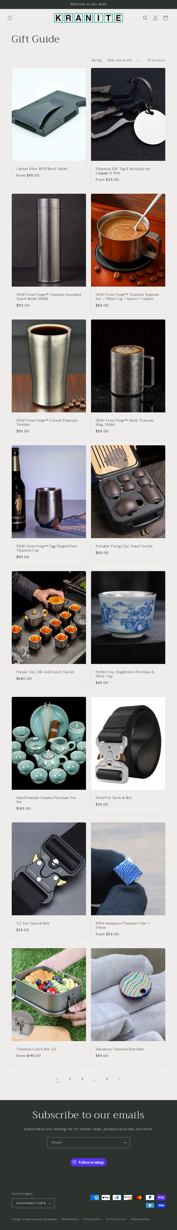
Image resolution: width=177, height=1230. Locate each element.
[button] (10, 18)
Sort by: (97, 60)
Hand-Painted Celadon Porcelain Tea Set (46, 800)
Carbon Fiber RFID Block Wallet (42, 169)
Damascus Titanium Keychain (120, 1049)
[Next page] (120, 1079)
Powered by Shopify (44, 1219)
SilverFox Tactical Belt (114, 798)
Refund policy (70, 1219)
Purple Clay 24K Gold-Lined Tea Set (45, 672)
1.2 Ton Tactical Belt (32, 924)
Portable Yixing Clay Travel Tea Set (124, 546)
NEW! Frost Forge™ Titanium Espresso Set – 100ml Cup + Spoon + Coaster (127, 297)
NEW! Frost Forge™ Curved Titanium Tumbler (47, 422)
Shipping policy (140, 1219)
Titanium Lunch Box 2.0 (36, 1049)
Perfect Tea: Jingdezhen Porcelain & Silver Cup (125, 674)
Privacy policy (92, 1219)
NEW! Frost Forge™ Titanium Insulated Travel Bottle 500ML (48, 297)
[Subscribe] (125, 1142)
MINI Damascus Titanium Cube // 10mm (123, 926)
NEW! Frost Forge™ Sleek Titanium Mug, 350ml (125, 422)
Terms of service (116, 1219)
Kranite (27, 1219)
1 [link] (57, 1079)
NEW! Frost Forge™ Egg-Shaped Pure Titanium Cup (46, 548)
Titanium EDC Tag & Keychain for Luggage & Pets (123, 171)
